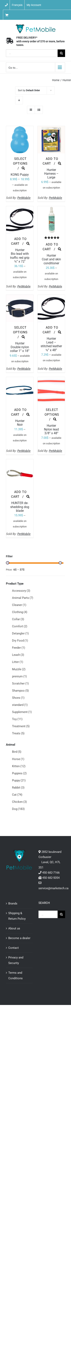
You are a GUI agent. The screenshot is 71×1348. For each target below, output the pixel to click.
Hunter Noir (19, 423)
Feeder (18, 647)
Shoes (18, 698)
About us (14, 928)
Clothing (19, 612)
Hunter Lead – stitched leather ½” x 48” (51, 344)
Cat (17, 794)
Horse (18, 759)
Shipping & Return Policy (17, 915)
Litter (17, 662)
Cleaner (19, 605)
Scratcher (20, 683)
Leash (18, 655)
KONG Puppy (20, 174)
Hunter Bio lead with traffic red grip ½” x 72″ (19, 255)
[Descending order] (19, 100)
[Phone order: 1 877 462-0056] (6, 5)
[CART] (19, 15)
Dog (18, 809)
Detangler (20, 633)
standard (20, 705)
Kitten (18, 766)
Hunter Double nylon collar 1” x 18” (19, 347)
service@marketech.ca (53, 888)
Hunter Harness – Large (51, 173)
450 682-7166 (51, 872)
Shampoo (20, 690)
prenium (19, 676)
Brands (12, 903)
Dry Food (20, 640)
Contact (13, 948)
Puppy (19, 780)
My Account (34, 5)
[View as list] (39, 110)
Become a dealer (19, 938)
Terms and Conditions (15, 975)
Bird (16, 752)
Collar (18, 619)
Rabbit (18, 787)
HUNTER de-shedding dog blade (19, 506)
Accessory (21, 590)
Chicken (19, 802)
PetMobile (24, 198)
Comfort (19, 626)
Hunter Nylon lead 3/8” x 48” (51, 429)
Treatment (21, 726)
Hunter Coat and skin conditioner (51, 259)
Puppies (19, 773)
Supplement (22, 712)
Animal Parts (22, 598)
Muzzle (18, 669)
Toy (17, 719)
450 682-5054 (51, 878)
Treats (18, 733)
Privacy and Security (15, 960)
